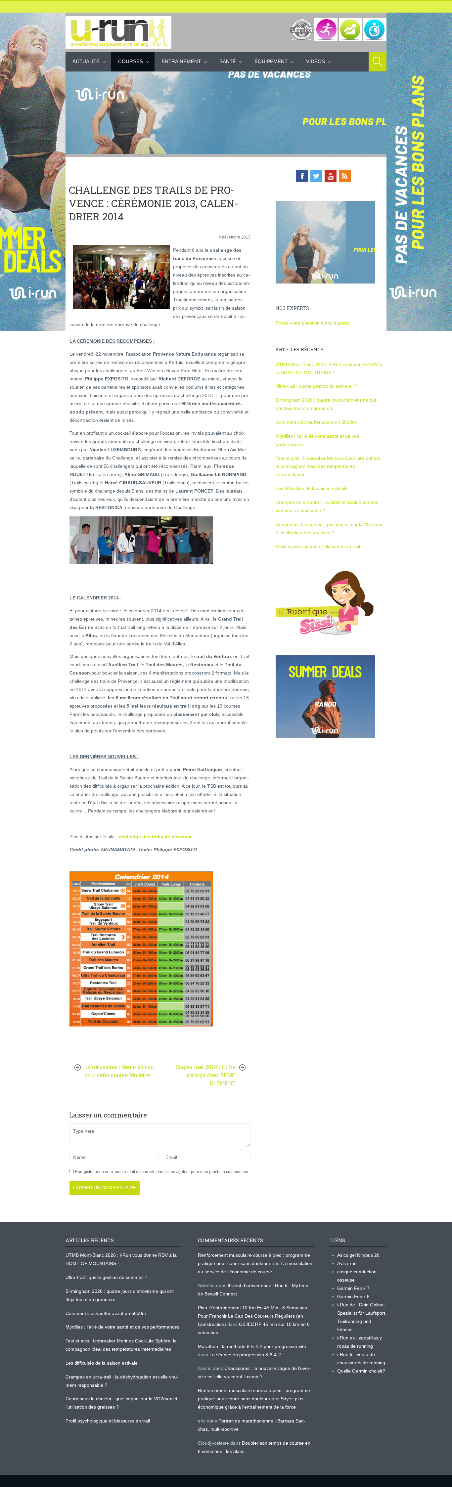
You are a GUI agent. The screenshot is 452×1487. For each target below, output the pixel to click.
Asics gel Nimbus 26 (358, 1255)
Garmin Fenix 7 (353, 1288)
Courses (130, 61)
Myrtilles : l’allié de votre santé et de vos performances (123, 1327)
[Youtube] (331, 176)
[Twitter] (316, 176)
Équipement (271, 61)
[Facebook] (302, 176)
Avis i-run (347, 1263)
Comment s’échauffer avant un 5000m (316, 422)
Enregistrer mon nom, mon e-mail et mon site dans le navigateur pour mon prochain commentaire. (162, 1171)
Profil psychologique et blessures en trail (318, 546)
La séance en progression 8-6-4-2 (245, 1354)
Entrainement (181, 61)
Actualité (86, 61)
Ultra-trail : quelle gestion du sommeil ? (316, 386)
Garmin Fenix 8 (353, 1296)
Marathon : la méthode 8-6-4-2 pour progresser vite (252, 1346)
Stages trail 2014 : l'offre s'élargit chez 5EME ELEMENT (205, 1075)
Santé (227, 61)
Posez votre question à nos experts (312, 323)
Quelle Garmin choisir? (361, 1371)
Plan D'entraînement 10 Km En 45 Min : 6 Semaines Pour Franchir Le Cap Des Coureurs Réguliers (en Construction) (252, 1316)
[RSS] (345, 176)
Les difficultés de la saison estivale (312, 488)
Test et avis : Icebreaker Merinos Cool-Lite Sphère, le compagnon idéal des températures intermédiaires (329, 466)
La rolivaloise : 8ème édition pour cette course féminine (119, 1071)
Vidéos (315, 61)
